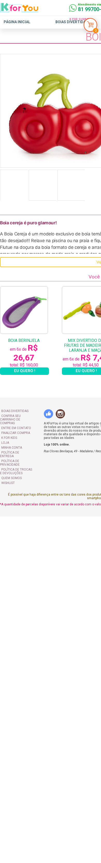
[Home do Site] (19, 10)
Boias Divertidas (71, 22)
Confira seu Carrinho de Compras (10, 419)
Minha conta (11, 447)
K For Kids (9, 438)
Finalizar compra (15, 433)
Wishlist (8, 483)
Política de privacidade (10, 462)
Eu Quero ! (24, 371)
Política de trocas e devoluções (16, 471)
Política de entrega (9, 454)
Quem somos (11, 478)
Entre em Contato (16, 428)
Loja (5, 443)
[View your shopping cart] (90, 26)
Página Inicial (17, 22)
